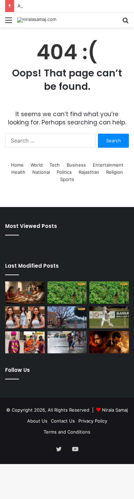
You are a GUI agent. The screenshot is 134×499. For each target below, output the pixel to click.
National (41, 172)
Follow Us (17, 370)
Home (17, 165)
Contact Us (63, 421)
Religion (114, 172)
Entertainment (108, 165)
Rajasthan (89, 172)
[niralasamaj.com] (36, 20)
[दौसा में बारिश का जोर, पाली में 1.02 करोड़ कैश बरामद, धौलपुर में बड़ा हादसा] (67, 292)
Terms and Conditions (67, 432)
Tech (54, 165)
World (37, 165)
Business (76, 165)
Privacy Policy (92, 421)
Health (18, 172)
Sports (67, 179)
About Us (37, 421)
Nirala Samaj (115, 410)
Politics (64, 172)
